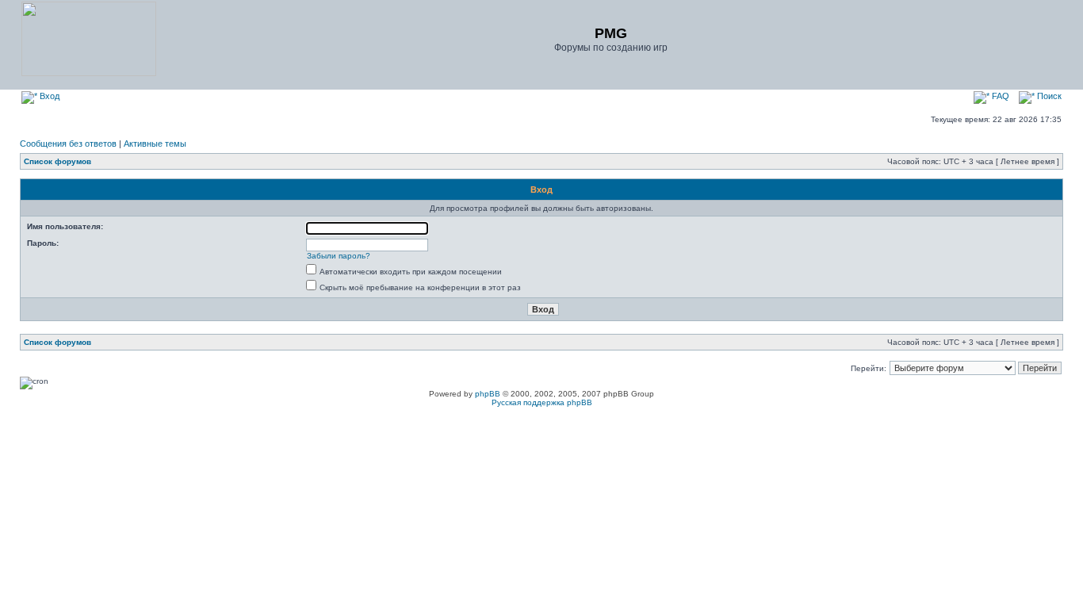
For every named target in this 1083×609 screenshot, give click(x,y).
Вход (48, 96)
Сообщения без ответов (68, 143)
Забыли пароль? (338, 255)
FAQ (999, 96)
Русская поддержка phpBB (542, 402)
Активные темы (155, 143)
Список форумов (57, 161)
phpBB (487, 393)
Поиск (1048, 96)
